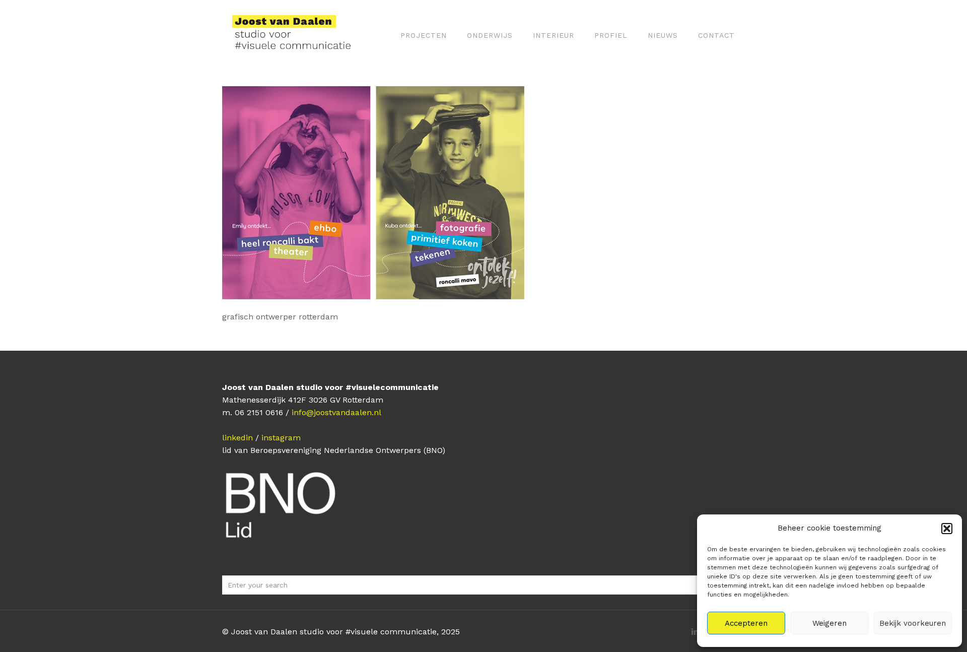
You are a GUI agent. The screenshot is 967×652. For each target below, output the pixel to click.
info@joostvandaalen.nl (336, 412)
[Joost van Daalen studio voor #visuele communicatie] (298, 35)
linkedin (237, 437)
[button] (947, 529)
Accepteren (746, 623)
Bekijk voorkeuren (912, 623)
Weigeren (829, 623)
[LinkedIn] (694, 631)
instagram (281, 437)
